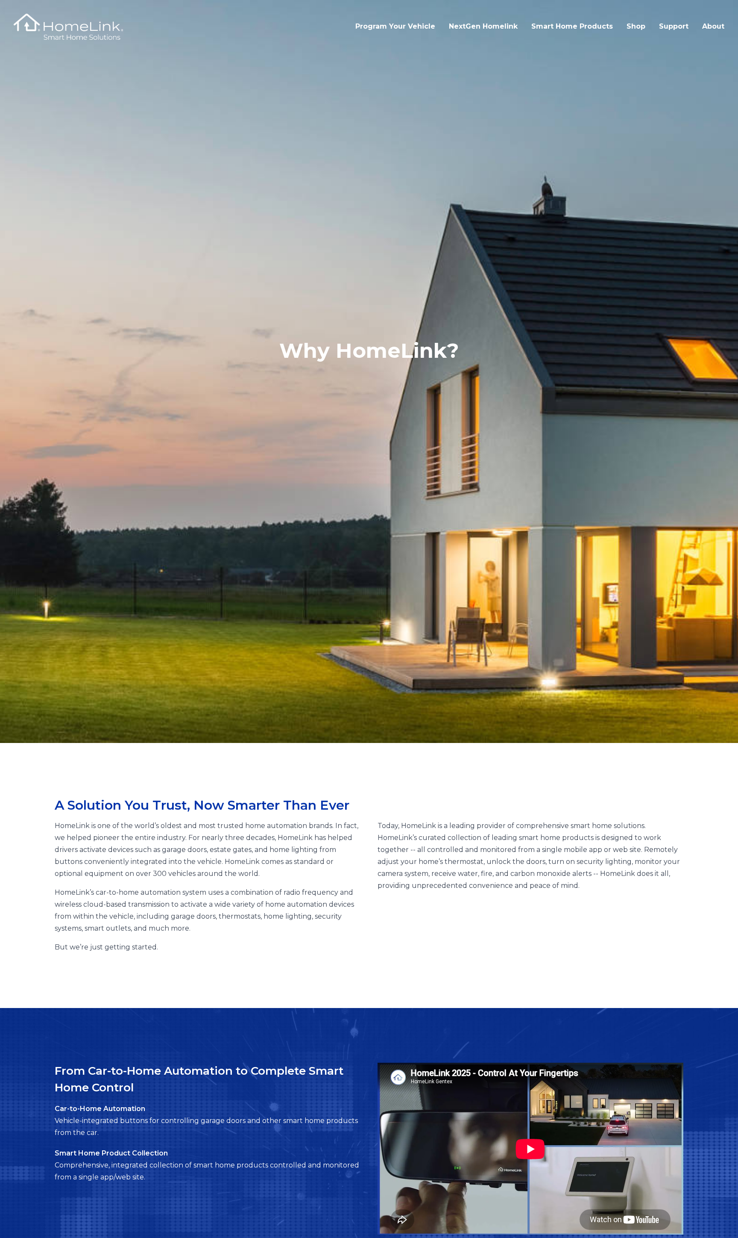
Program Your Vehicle (395, 26)
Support (673, 26)
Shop (636, 26)
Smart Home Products (572, 26)
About (713, 26)
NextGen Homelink (483, 26)
